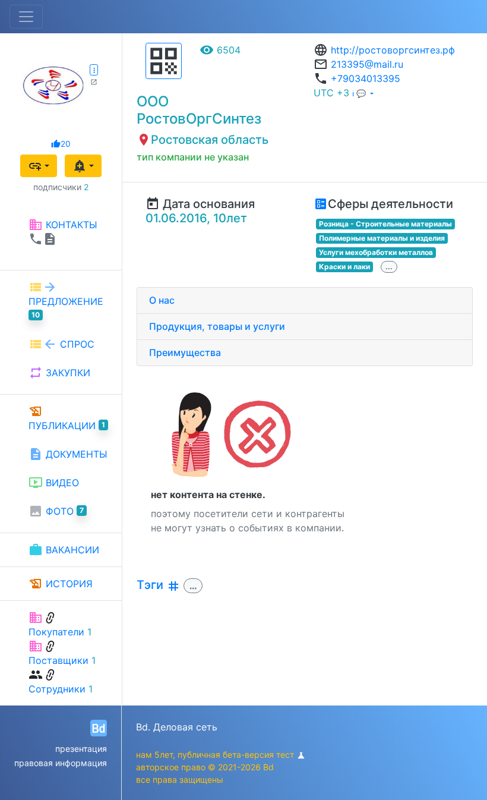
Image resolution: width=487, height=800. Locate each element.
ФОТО (56, 511)
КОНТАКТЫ (63, 232)
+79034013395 (365, 78)
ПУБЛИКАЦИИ (67, 418)
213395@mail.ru (367, 64)
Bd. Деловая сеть (176, 727)
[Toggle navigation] (26, 17)
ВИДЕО (54, 482)
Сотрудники (57, 689)
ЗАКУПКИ (59, 373)
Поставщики (58, 660)
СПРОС (61, 344)
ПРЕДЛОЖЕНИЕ (66, 299)
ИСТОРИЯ (61, 584)
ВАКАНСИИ (64, 550)
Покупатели (56, 632)
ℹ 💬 (360, 93)
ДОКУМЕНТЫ (68, 454)
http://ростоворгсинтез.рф (393, 50)
